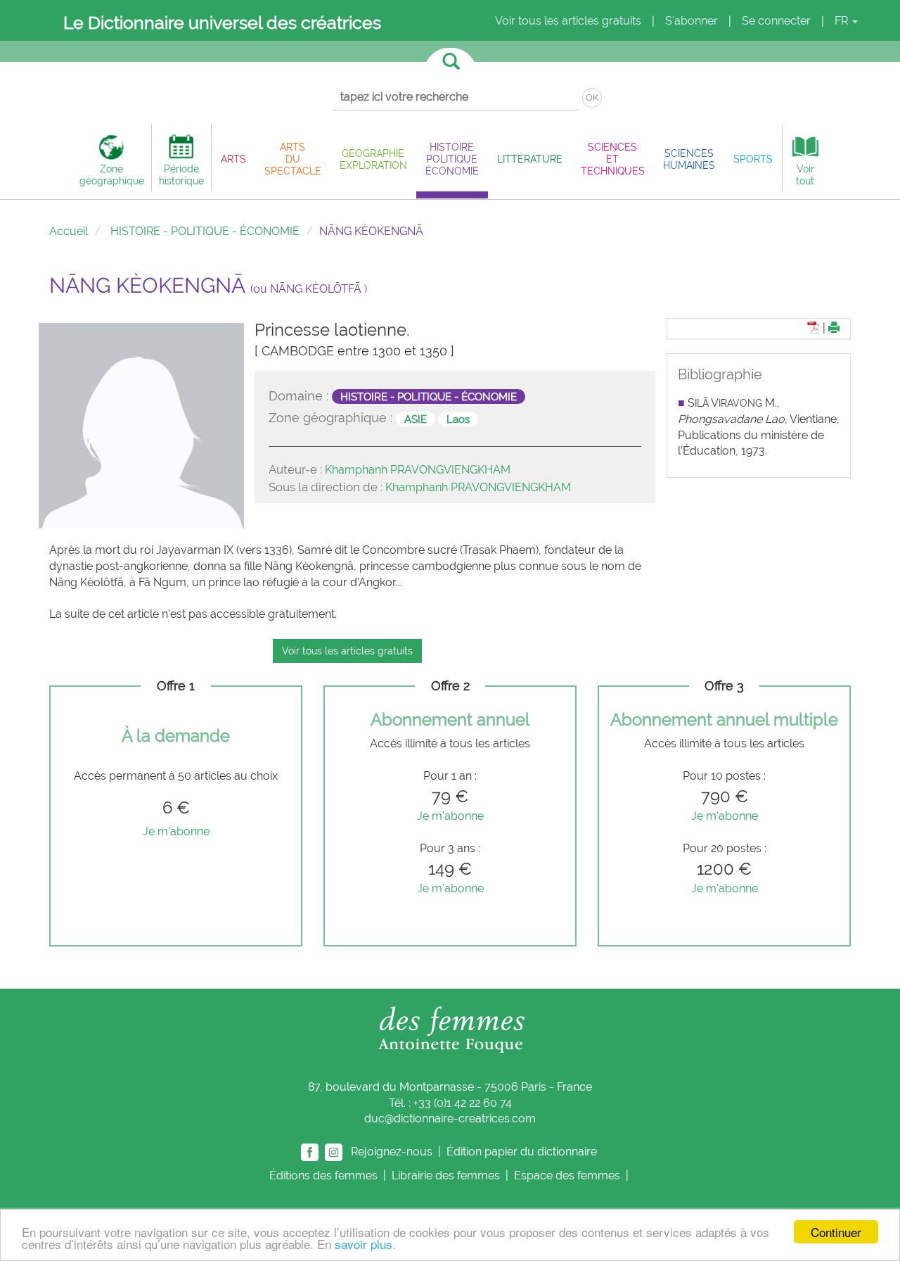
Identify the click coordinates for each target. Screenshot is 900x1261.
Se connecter (776, 20)
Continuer (836, 1232)
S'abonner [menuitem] (691, 20)
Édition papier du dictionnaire (523, 1151)
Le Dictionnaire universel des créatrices (222, 22)
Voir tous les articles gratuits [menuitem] (568, 20)
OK (592, 97)
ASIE (415, 418)
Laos (458, 418)
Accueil (68, 231)
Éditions (323, 1175)
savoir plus (363, 1244)
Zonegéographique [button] (111, 174)
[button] (233, 158)
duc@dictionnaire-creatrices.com (450, 1118)
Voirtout (805, 174)
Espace (567, 1175)
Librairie (446, 1175)
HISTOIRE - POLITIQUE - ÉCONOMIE (205, 231)
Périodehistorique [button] (181, 174)
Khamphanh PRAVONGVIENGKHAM (417, 469)
